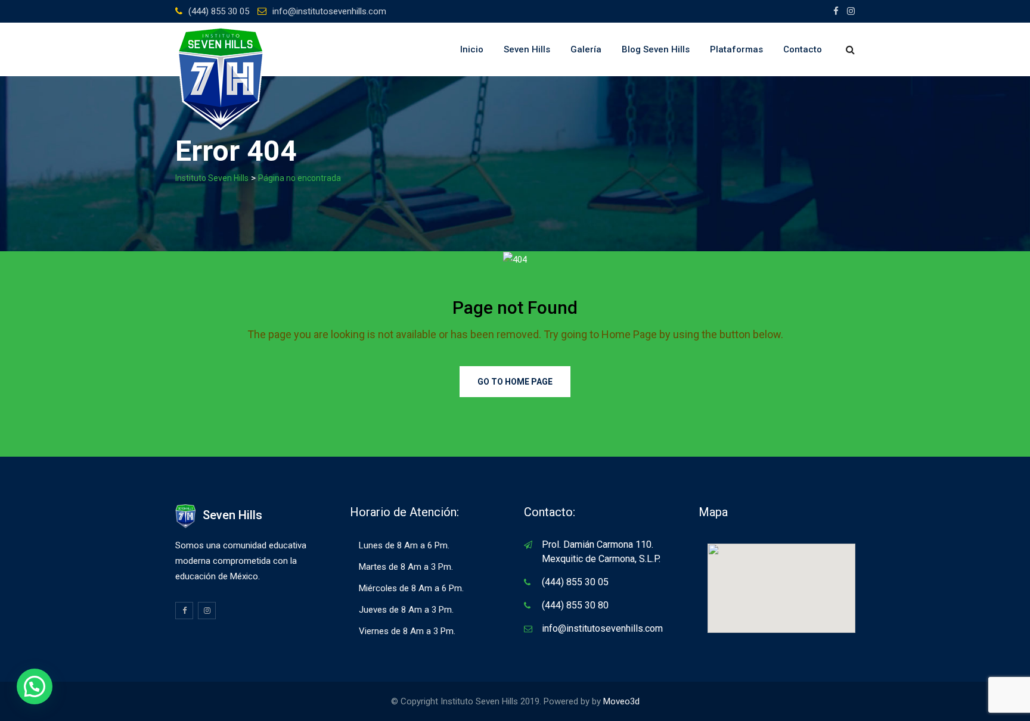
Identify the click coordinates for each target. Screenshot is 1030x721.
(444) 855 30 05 (218, 11)
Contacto (802, 49)
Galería (585, 49)
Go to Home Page (515, 381)
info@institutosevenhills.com (329, 11)
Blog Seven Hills (656, 49)
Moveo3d (621, 701)
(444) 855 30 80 (575, 605)
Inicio (471, 49)
